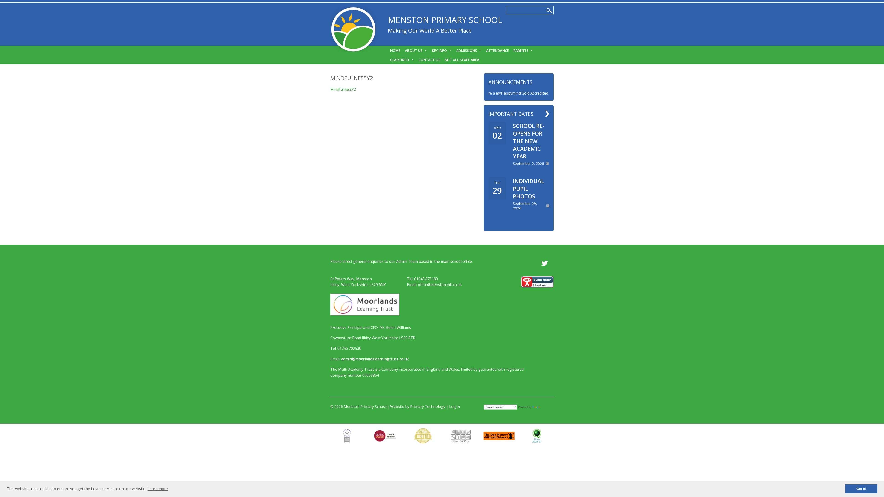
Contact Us (429, 59)
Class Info (399, 59)
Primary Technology (427, 406)
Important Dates (511, 113)
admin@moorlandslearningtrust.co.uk (375, 358)
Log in (454, 406)
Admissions (466, 50)
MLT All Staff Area (462, 59)
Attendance (497, 50)
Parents (520, 50)
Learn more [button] (158, 488)
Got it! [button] (861, 489)
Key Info (439, 50)
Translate (546, 407)
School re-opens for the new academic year (528, 141)
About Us (413, 50)
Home (395, 50)
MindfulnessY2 (343, 89)
